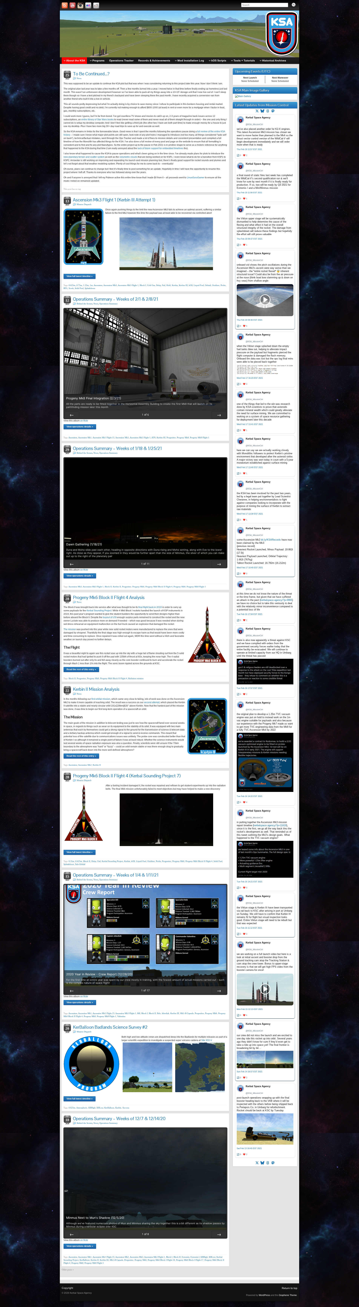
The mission (70, 629)
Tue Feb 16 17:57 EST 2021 (249, 688)
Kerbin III (183, 285)
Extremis (185, 1257)
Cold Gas (151, 285)
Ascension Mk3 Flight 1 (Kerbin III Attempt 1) (114, 200)
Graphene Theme (288, 1295)
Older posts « (68, 1269)
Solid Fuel (79, 288)
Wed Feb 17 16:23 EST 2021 (250, 378)
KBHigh (92, 1108)
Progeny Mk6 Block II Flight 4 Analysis (109, 597)
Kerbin (175, 285)
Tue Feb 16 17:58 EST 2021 (249, 614)
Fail (163, 285)
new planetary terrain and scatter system (84, 157)
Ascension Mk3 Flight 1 (128, 285)
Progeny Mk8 (183, 437)
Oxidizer (216, 285)
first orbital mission (100, 699)
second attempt (151, 702)
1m (91, 285)
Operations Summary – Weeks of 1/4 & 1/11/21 (116, 875)
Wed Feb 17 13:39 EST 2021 (250, 514)
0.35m (71, 861)
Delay (158, 285)
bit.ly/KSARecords (271, 539)
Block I (143, 285)
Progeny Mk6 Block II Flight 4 (158, 587)
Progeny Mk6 (138, 587)
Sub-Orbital (80, 864)
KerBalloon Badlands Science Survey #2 (110, 1027)
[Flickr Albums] (88, 5)
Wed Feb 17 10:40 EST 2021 (250, 567)
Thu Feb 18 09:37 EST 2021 (249, 239)
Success (125, 1108)
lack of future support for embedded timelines (160, 148)
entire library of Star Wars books (97, 119)
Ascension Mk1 (85, 437)
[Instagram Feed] (80, 5)
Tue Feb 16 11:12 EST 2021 (249, 928)
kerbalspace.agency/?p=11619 (270, 825)
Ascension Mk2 (85, 765)
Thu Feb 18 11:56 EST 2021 (249, 192)
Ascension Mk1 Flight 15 (103, 437)
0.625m (72, 285)
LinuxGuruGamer (195, 177)
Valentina (121, 1016)
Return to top (289, 1288)
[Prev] (71, 415)
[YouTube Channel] (73, 5)
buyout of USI (109, 617)
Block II (108, 587)
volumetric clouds (128, 157)
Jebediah (165, 1013)
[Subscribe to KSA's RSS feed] (65, 5)
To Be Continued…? (91, 74)
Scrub (71, 288)
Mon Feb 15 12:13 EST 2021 (250, 1009)
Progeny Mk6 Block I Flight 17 (189, 1260)
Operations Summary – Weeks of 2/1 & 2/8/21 (115, 299)
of (145, 414)
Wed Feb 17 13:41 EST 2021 (250, 424)
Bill (138, 1013)
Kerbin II (117, 587)
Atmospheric (81, 1108)
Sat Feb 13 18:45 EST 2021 (249, 1148)
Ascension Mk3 (110, 285)
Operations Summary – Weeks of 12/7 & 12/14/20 (119, 1118)
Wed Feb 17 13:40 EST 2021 (250, 467)
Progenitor (171, 437)
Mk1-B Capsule (187, 1013)
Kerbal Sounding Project (99, 610)
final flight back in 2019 (150, 607)
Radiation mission (136, 678)
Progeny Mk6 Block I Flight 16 (161, 1260)
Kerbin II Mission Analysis (96, 689)
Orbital (208, 285)
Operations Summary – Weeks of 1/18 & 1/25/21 (117, 448)
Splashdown (90, 288)
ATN (153, 437)
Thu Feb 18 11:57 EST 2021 (249, 149)
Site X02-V (206, 1040)
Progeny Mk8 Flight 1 (199, 437)
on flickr (84, 420)
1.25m (86, 285)
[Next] (218, 415)
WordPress (264, 1295)
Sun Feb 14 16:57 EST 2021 (249, 1071)
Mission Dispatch (84, 204)
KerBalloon (109, 1108)
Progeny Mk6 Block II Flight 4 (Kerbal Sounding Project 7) (127, 776)
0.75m (79, 285)
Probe (223, 285)
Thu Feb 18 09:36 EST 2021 (249, 320)
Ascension (98, 285)
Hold (168, 285)
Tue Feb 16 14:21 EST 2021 (249, 882)
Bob (159, 1013)
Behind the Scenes (84, 303)
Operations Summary (108, 303)
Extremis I (195, 1257)
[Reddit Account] (96, 5)
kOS (191, 285)
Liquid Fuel (199, 285)
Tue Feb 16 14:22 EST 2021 (249, 796)
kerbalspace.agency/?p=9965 (276, 600)
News (79, 78)
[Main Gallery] (243, 96)
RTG (65, 288)
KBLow (100, 1108)
